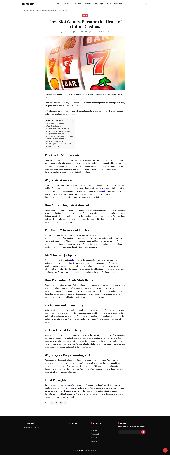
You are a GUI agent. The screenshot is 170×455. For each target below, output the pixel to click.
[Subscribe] (143, 432)
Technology (98, 4)
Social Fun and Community (56, 139)
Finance (94, 437)
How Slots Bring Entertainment (58, 129)
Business (67, 4)
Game (32, 10)
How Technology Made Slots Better (60, 136)
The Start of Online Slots (56, 123)
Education (77, 4)
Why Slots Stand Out (54, 126)
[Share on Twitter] (52, 403)
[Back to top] (165, 450)
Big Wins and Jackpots (55, 134)
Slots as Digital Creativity (56, 141)
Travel (108, 4)
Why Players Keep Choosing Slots (59, 144)
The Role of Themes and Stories (58, 131)
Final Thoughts (53, 146)
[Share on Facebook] (56, 403)
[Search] (146, 4)
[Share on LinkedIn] (61, 403)
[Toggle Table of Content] (70, 120)
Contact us (118, 4)
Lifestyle (88, 4)
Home (58, 4)
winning (68, 388)
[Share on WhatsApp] (65, 403)
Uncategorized (96, 434)
